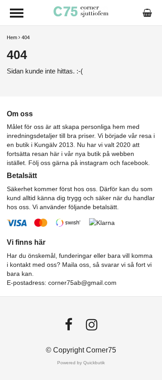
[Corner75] (81, 12)
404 (26, 37)
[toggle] (16, 13)
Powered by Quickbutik (81, 362)
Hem (12, 37)
